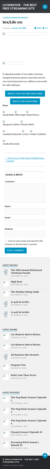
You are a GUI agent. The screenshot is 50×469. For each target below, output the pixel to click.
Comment (10, 181)
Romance (23, 18)
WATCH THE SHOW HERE (25, 101)
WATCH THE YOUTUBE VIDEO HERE (25, 94)
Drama (14, 18)
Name (8, 206)
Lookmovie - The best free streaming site (20, 6)
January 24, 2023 (19, 28)
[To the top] (45, 455)
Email (8, 218)
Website (9, 229)
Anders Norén (17, 465)
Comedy (7, 18)
